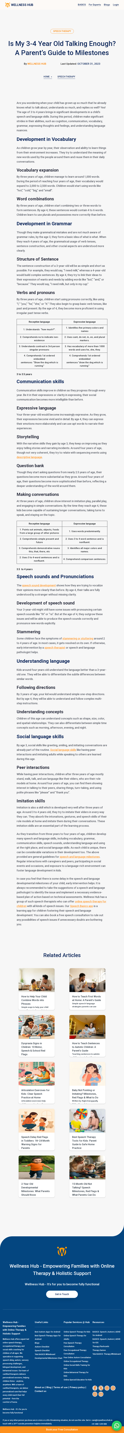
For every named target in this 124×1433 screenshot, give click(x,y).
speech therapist (54, 647)
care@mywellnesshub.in (102, 1420)
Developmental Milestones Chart (48, 1358)
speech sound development (39, 585)
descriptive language (29, 457)
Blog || (49, 1387)
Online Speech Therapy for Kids (77, 1332)
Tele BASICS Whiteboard (45, 1354)
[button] (36, 989)
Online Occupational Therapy (76, 1361)
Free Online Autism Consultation (77, 1357)
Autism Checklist (42, 1347)
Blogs (107, 4)
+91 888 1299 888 (99, 1424)
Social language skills (63, 749)
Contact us (40, 1391)
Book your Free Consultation (62, 1429)
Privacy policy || (78, 1387)
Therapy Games (99, 1350)
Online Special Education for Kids (78, 1380)
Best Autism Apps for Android (47, 1332)
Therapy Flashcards (101, 1346)
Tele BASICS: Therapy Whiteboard (107, 1354)
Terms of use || (61, 1387)
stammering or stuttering (77, 638)
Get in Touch (62, 1294)
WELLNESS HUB (22, 5)
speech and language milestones (80, 856)
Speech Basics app (81, 906)
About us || (40, 1387)
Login (116, 4)
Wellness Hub (36, 63)
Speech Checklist (42, 1350)
